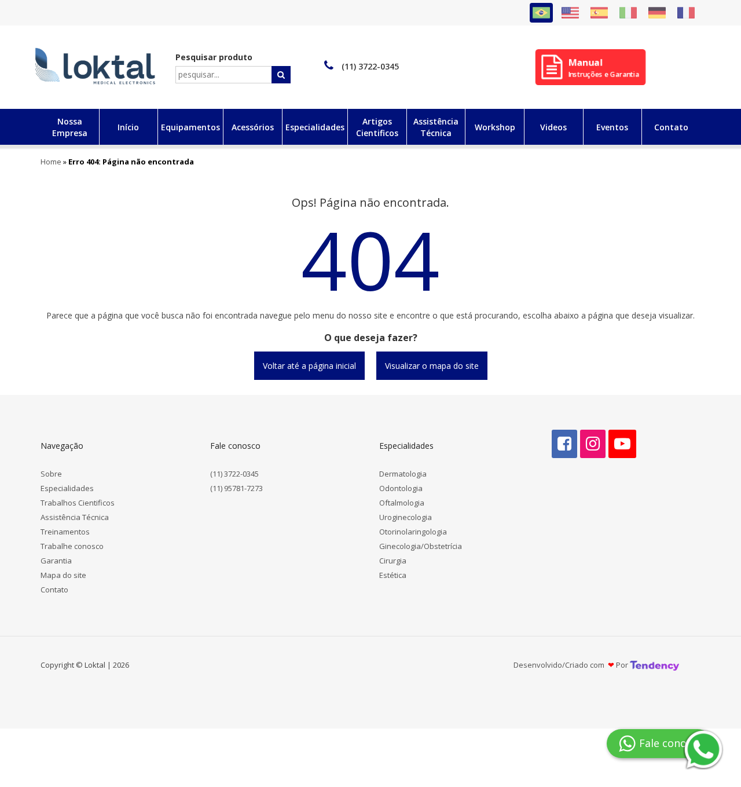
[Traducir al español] (599, 13)
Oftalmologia (401, 502)
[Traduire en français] (686, 13)
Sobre (51, 473)
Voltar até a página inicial (309, 365)
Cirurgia (392, 560)
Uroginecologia (405, 517)
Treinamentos (65, 531)
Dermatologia (403, 473)
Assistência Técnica (75, 517)
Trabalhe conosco (72, 546)
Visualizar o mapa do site (432, 365)
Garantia (56, 560)
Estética (392, 575)
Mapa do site (63, 575)
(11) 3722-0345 (234, 473)
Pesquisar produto (213, 57)
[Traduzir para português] (541, 13)
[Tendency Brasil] (654, 665)
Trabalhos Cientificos (78, 502)
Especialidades (67, 488)
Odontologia (401, 488)
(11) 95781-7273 (236, 488)
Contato (54, 589)
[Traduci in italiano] (628, 13)
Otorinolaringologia (413, 531)
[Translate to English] (570, 13)
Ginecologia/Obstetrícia (420, 546)
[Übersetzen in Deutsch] (657, 13)
